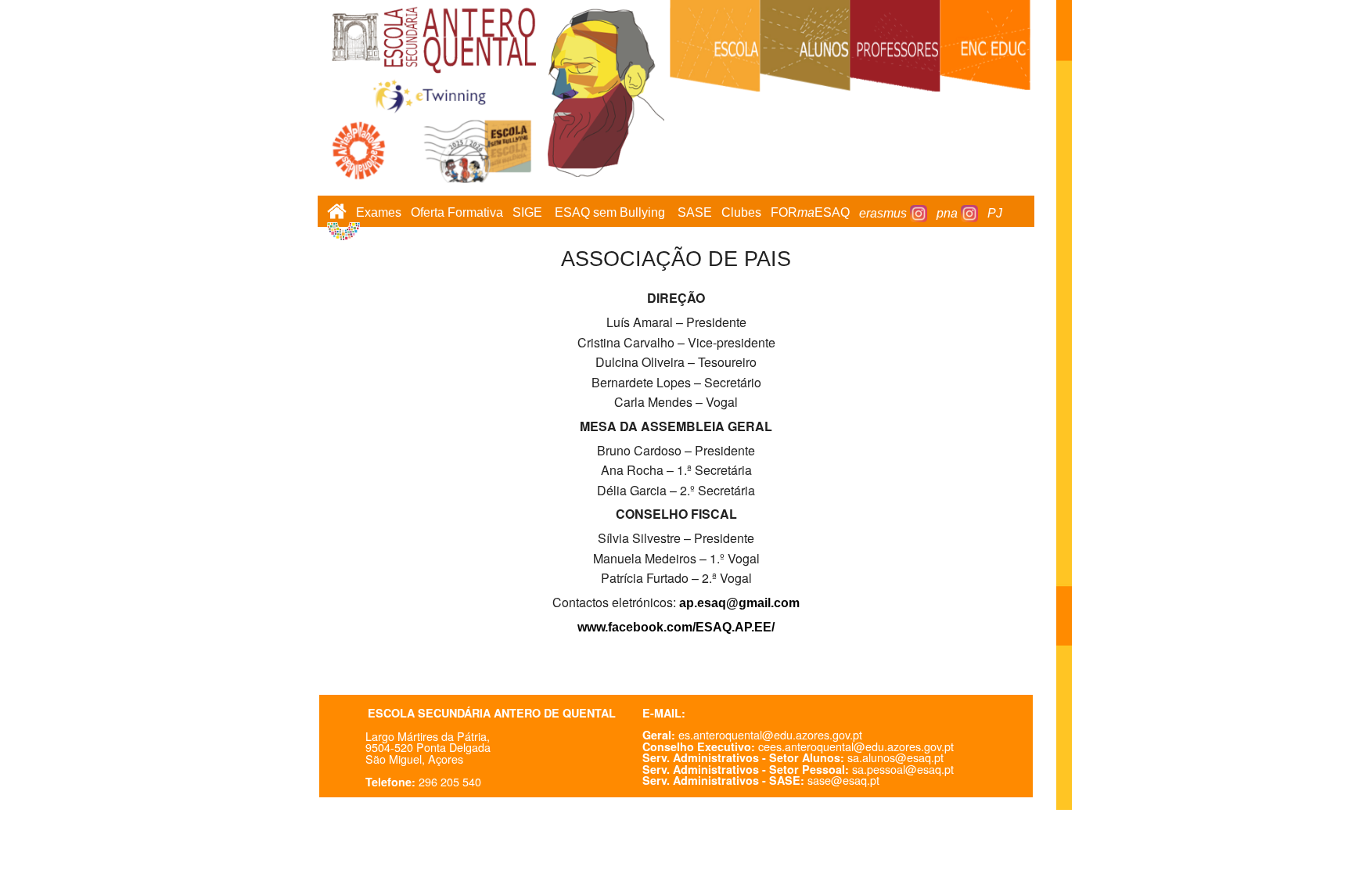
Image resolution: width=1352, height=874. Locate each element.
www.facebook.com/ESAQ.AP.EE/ (676, 627)
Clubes (741, 213)
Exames (378, 213)
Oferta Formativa (457, 213)
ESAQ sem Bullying (610, 213)
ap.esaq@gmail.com (739, 603)
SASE (695, 213)
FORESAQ (810, 213)
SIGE (527, 213)
